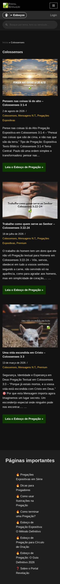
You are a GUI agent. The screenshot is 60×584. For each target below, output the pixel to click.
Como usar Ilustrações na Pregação (25, 501)
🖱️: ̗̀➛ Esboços (14, 15)
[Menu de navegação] (54, 5)
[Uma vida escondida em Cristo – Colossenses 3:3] (30, 325)
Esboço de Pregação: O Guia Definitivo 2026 (27, 557)
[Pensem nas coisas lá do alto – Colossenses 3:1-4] (30, 77)
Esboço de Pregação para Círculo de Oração (30, 542)
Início (5, 42)
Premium (21, 243)
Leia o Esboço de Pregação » (22, 168)
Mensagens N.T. (27, 115)
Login (53, 15)
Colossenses (9, 115)
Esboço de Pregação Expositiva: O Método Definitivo (29, 527)
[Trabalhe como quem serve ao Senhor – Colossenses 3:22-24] (30, 200)
